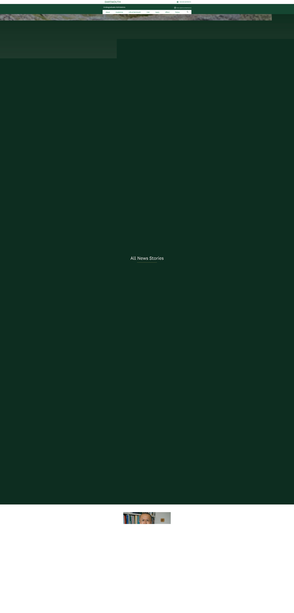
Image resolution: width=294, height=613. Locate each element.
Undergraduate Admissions (114, 7)
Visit (148, 12)
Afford (167, 12)
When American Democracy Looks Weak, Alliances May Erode (146, 545)
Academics (119, 12)
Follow (177, 12)
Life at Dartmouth (135, 12)
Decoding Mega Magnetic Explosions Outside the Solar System (143, 584)
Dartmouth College (113, 2)
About (108, 12)
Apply (157, 12)
